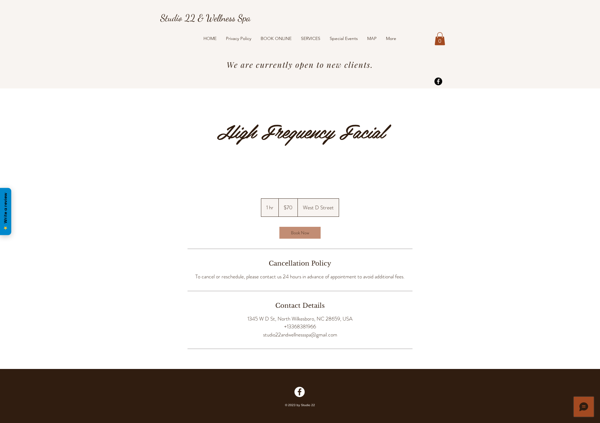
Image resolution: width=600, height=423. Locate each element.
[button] (439, 38)
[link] (300, 233)
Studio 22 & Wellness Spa (205, 17)
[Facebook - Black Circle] (438, 81)
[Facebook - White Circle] (299, 392)
